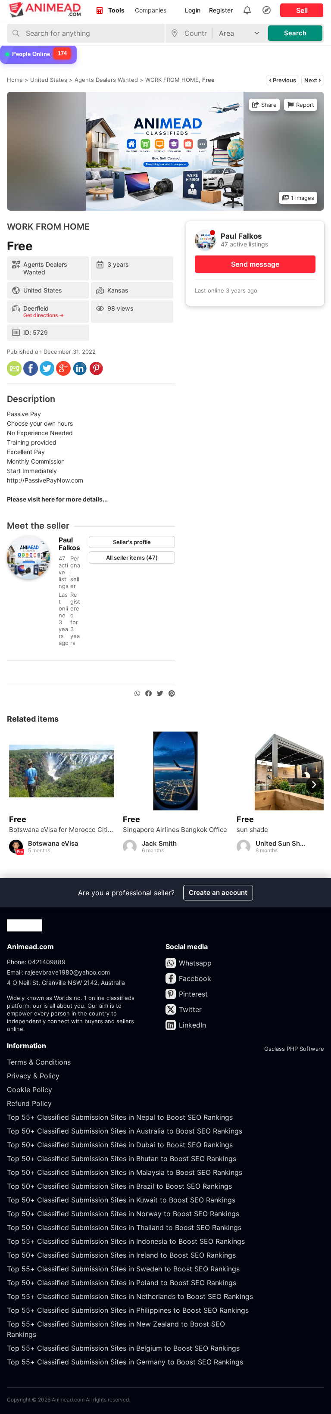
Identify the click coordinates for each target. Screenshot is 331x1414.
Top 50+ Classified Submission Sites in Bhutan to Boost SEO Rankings (121, 1158)
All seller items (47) (132, 557)
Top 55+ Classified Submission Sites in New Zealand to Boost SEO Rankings (116, 1329)
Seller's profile (132, 542)
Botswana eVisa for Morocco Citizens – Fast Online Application (61, 830)
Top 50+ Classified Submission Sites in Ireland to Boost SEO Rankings (121, 1255)
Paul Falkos (69, 543)
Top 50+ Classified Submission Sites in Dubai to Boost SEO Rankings (120, 1144)
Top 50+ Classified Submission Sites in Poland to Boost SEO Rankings (121, 1282)
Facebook (195, 978)
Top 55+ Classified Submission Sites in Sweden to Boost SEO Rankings (123, 1269)
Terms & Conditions (39, 1062)
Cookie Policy (29, 1089)
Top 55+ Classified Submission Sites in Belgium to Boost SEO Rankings (123, 1348)
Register (221, 10)
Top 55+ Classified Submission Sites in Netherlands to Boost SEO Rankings (130, 1296)
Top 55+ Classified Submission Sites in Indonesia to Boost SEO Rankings (126, 1241)
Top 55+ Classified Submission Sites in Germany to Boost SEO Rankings (125, 1362)
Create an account (218, 892)
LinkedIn (192, 1025)
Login (192, 10)
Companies (150, 10)
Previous (284, 80)
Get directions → (43, 315)
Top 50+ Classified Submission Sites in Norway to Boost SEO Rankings (123, 1213)
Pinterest (193, 994)
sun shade (252, 830)
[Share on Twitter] (160, 693)
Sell (302, 10)
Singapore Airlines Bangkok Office (175, 830)
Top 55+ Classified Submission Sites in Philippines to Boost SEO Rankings (128, 1310)
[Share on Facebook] (148, 693)
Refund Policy (29, 1103)
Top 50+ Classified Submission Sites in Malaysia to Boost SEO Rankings (124, 1172)
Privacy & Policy (33, 1075)
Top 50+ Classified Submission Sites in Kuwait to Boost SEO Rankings (121, 1200)
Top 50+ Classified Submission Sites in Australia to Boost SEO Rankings (124, 1131)
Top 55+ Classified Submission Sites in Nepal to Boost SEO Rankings (120, 1117)
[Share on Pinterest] (172, 693)
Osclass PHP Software (294, 1048)
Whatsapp (195, 963)
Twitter (190, 1009)
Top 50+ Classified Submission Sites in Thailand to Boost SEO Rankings (124, 1227)
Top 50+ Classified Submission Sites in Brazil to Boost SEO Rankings (119, 1186)
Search (295, 33)
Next (311, 80)
